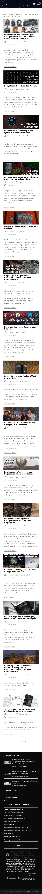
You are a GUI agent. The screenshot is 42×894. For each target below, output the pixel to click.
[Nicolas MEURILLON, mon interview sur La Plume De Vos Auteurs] (7, 773)
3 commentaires (12, 480)
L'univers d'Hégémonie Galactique (13, 812)
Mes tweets (7, 801)
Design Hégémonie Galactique (12, 809)
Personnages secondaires (11, 840)
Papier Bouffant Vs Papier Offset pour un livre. (20, 377)
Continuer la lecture (10, 66)
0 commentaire (11, 45)
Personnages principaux (11, 837)
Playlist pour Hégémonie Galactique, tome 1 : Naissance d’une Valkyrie (18, 277)
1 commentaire (11, 185)
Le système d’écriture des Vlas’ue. (20, 86)
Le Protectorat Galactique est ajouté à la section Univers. (18, 131)
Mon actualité (8, 824)
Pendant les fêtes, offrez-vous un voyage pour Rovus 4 (20, 570)
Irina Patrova (10, 42)
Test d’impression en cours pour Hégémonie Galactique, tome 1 (19, 710)
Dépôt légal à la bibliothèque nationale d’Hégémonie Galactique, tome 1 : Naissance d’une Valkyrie (18, 668)
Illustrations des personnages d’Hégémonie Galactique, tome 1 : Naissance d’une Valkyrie (20, 36)
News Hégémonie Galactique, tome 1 (14, 827)
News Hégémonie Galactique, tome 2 (14, 831)
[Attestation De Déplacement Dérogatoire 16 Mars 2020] (7, 783)
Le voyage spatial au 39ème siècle (13, 818)
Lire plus (26, 871)
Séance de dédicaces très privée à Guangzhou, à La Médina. (20, 423)
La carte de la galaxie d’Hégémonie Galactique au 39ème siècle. (21, 178)
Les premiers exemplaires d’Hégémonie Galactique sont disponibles (18, 520)
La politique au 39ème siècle (12, 815)
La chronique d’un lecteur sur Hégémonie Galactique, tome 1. (19, 473)
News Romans (8, 834)
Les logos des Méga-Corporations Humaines (20, 328)
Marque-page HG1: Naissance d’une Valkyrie (21, 227)
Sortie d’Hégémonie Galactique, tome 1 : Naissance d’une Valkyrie (20, 617)
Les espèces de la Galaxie (11, 821)
